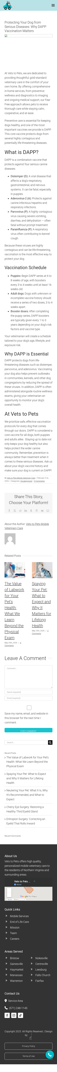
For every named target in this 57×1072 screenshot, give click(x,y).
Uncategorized (26, 481)
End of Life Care (19, 921)
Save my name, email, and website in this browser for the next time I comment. (26, 718)
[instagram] (13, 1015)
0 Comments (39, 481)
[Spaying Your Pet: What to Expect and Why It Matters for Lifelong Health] (42, 563)
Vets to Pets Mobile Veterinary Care (21, 478)
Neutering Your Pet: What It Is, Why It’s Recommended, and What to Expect (27, 795)
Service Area (15, 1000)
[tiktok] (20, 1015)
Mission (14, 927)
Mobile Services (19, 916)
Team (13, 933)
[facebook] (7, 1015)
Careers (14, 938)
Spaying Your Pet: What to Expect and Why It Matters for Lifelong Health (26, 778)
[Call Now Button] (50, 1054)
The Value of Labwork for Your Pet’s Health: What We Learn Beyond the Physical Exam (27, 762)
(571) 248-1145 (18, 1008)
